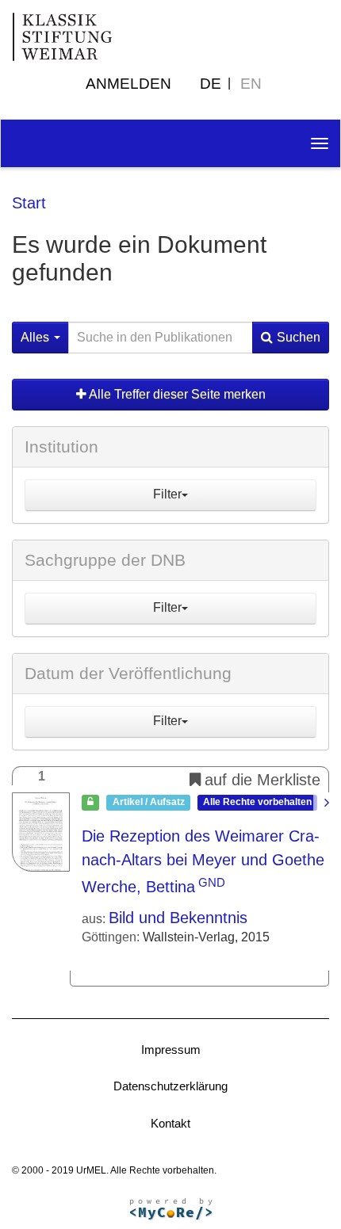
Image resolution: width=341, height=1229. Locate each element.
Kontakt (170, 1123)
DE (210, 83)
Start (29, 203)
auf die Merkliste (262, 779)
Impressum (171, 1049)
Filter (167, 494)
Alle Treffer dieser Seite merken (176, 394)
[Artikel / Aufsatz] (41, 832)
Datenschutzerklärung (170, 1086)
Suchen (298, 337)
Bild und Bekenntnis (178, 917)
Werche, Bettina (138, 886)
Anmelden (128, 83)
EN (251, 83)
